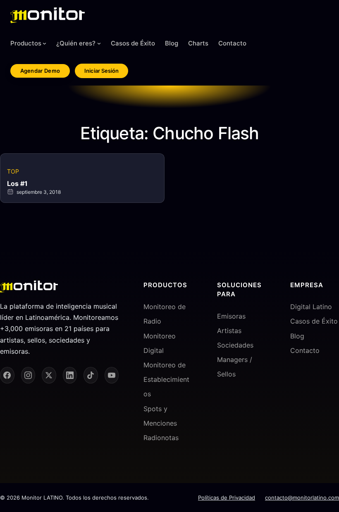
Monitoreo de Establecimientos (166, 379)
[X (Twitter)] (49, 375)
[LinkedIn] (70, 375)
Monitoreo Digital (159, 343)
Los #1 (17, 183)
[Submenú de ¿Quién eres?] (99, 43)
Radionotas (161, 437)
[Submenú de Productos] (44, 43)
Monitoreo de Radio (164, 313)
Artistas (229, 330)
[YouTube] (112, 375)
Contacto (305, 350)
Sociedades (235, 345)
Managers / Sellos (234, 366)
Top (13, 171)
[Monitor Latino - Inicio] (47, 15)
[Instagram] (28, 375)
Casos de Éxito (314, 321)
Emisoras (231, 316)
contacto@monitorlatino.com (302, 497)
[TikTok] (91, 375)
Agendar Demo (40, 70)
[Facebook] (7, 375)
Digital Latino (311, 306)
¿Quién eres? (75, 43)
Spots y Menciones (160, 416)
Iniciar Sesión (101, 70)
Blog (297, 336)
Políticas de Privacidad (226, 497)
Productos (25, 43)
